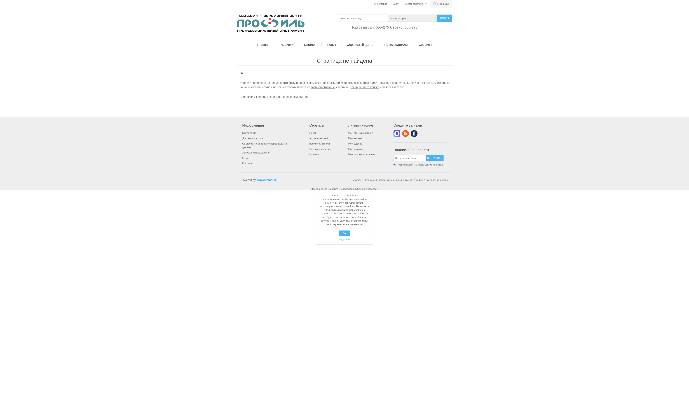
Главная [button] (263, 44)
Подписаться (404, 164)
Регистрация (380, 4)
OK (344, 233)
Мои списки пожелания (362, 154)
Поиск (444, 18)
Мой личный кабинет (360, 132)
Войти (396, 4)
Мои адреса (355, 143)
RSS (405, 133)
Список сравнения (320, 149)
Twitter (396, 133)
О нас (245, 158)
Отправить (434, 158)
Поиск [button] (331, 44)
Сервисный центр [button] (360, 44)
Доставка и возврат (253, 138)
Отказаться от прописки (430, 164)
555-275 (382, 27)
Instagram (414, 133)
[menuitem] (263, 44)
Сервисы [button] (425, 44)
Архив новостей (318, 138)
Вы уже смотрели (319, 143)
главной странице (323, 87)
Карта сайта (249, 132)
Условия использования (256, 152)
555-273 (411, 27)
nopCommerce (266, 179)
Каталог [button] (310, 44)
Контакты (247, 163)
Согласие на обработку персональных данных (264, 145)
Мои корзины (356, 149)
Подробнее (344, 239)
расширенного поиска (364, 87)
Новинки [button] (286, 44)
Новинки (314, 154)
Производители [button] (396, 44)
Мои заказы (355, 138)
